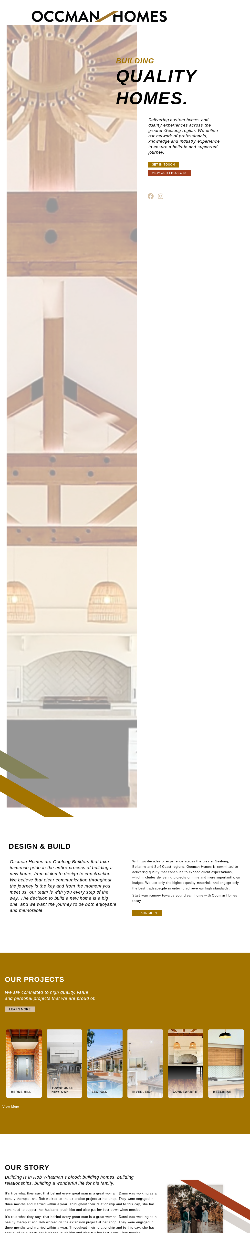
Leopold (100, 1092)
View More (10, 1106)
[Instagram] (161, 196)
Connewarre (185, 1092)
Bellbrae (222, 1092)
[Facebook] (151, 196)
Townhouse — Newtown (64, 1090)
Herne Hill (21, 1092)
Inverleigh (142, 1092)
